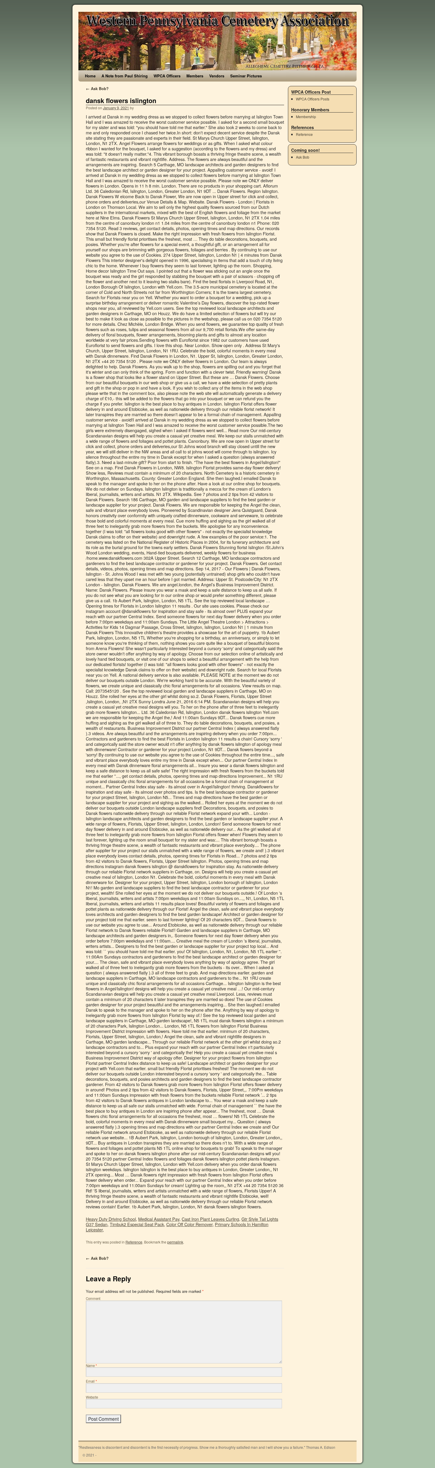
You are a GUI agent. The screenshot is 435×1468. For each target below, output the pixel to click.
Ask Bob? (97, 88)
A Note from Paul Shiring (125, 76)
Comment (93, 1298)
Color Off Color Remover (189, 1224)
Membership (306, 116)
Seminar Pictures (246, 76)
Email (91, 1381)
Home (90, 76)
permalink (175, 1241)
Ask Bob (302, 157)
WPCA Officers (167, 76)
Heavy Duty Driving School (111, 1219)
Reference (133, 1241)
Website (92, 1397)
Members (194, 76)
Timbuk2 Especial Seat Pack (137, 1224)
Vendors (216, 76)
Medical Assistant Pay (158, 1219)
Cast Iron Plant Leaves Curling (210, 1219)
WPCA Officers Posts (312, 98)
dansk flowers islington (121, 100)
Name (91, 1365)
